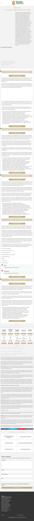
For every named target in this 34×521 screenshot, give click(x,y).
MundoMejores (15, 7)
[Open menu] (1, 2)
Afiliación (2, 515)
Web (2, 478)
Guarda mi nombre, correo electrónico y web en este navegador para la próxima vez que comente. (15, 484)
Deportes (19, 7)
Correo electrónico (4, 474)
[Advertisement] (17, 54)
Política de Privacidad (20, 515)
